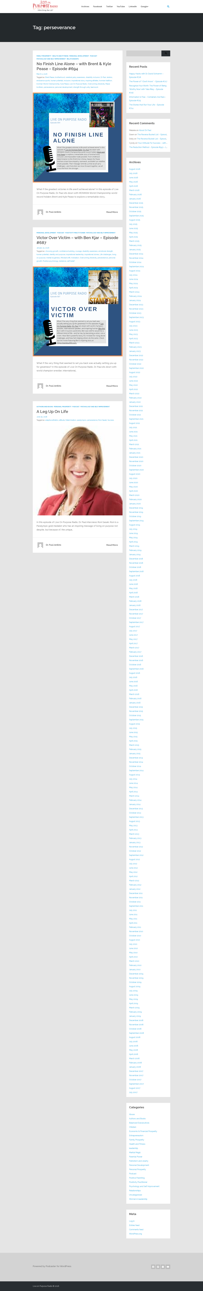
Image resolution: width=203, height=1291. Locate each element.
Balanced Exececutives (139, 1123)
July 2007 (133, 1092)
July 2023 (133, 326)
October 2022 (135, 364)
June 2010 (133, 948)
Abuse (132, 1114)
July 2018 (133, 580)
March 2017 (134, 648)
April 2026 (133, 186)
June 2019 (133, 533)
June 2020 (133, 482)
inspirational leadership (75, 254)
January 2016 (135, 703)
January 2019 (135, 554)
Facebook (97, 6)
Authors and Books (45, 407)
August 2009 (134, 986)
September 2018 (136, 571)
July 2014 (133, 779)
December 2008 (136, 1020)
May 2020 (133, 487)
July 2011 (133, 910)
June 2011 (133, 914)
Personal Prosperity (62, 407)
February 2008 (135, 1063)
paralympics (81, 420)
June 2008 (133, 1046)
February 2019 (135, 550)
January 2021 (134, 453)
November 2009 (136, 978)
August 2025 (134, 220)
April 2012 (133, 876)
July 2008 (133, 1041)
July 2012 (133, 864)
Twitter (109, 6)
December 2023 (136, 305)
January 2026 (135, 199)
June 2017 (133, 635)
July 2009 (133, 991)
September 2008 (136, 1033)
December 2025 (136, 203)
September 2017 (136, 622)
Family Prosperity (44, 56)
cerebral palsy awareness (75, 77)
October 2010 (135, 936)
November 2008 (136, 1024)
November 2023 (136, 309)
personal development (63, 87)
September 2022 (136, 368)
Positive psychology (50, 261)
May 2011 (133, 919)
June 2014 (133, 783)
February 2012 (135, 885)
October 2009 (135, 982)
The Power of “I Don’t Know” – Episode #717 (148, 81)
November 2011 (136, 897)
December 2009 (136, 974)
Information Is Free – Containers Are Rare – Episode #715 (147, 99)
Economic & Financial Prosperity (143, 1131)
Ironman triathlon (105, 81)
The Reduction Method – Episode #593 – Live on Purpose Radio (157, 147)
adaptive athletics (51, 420)
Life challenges (105, 254)
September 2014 (136, 770)
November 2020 (136, 461)
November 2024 (136, 258)
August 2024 (134, 271)
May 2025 (133, 233)
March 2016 (134, 694)
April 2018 (133, 593)
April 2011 (133, 923)
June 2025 (133, 228)
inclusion (67, 81)
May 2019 (133, 537)
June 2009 (133, 995)
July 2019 (133, 529)
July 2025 (133, 224)
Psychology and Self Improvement (51, 59)
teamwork (94, 87)
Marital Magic (135, 1152)
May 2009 (133, 999)
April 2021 (133, 440)
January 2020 (135, 504)
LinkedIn (133, 6)
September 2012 (136, 855)
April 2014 (133, 792)
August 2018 (134, 576)
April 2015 (133, 741)
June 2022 (133, 381)
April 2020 (133, 491)
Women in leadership (138, 1199)
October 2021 (135, 415)
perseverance (49, 87)
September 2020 (136, 470)
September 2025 (136, 216)
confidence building (66, 251)
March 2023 (134, 343)
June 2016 (133, 681)
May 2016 (133, 686)
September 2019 (136, 521)
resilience (62, 261)
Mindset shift (65, 258)
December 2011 (136, 893)
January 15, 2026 (43, 248)
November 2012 (136, 847)
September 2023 (136, 317)
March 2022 (134, 393)
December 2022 (136, 355)
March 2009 (134, 1008)
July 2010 (133, 944)
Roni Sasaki (102, 420)
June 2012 (133, 868)
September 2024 (136, 266)
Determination (71, 420)
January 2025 (135, 249)
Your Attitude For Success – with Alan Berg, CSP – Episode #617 (165, 143)
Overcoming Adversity (96, 84)
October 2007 (135, 1080)
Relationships (73, 59)
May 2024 (133, 283)
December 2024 (136, 254)
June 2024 (133, 279)
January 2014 (135, 804)
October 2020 (135, 465)
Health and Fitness (60, 56)
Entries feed (134, 1225)
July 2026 (133, 173)
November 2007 (136, 1075)
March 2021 (134, 444)
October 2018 (135, 567)
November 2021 (136, 410)
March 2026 (134, 190)
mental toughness (53, 258)
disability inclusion (93, 77)
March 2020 (134, 495)
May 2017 (133, 639)
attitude (62, 420)
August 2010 (134, 940)
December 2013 (136, 808)
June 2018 (133, 584)
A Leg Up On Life (52, 411)
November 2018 (136, 563)
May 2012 (133, 872)
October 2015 (135, 715)
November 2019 (136, 512)
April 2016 (133, 690)
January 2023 (135, 351)
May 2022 (133, 385)
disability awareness (90, 251)
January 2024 (135, 300)
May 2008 (133, 1050)
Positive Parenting (137, 1178)
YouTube (121, 6)
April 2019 (133, 542)
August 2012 (134, 859)
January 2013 (134, 842)
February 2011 (135, 927)
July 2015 (133, 728)
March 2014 (134, 796)
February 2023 (135, 347)
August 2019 (134, 525)
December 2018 (136, 559)
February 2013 (135, 838)
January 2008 (135, 1067)
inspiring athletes (92, 81)
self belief (70, 261)
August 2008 (134, 1037)
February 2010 (135, 965)
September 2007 (136, 1084)
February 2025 (135, 245)
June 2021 (133, 432)
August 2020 (134, 474)
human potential (57, 81)
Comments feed (136, 1229)
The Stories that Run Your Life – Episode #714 (146, 106)
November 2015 (136, 711)
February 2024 (135, 296)
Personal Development (79, 56)
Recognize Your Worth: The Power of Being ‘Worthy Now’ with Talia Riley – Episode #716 (147, 89)
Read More (112, 212)
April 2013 (133, 830)
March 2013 (134, 834)
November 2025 (136, 207)
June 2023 (133, 330)
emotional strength (105, 251)
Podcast (93, 56)
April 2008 (133, 1054)
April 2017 (133, 643)
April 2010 (133, 957)
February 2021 (135, 449)
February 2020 (135, 499)
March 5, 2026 (42, 74)
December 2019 (136, 508)
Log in (132, 1221)
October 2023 (135, 313)
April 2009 (133, 1003)
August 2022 (134, 372)
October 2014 (135, 766)
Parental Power (135, 1157)
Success (111, 420)
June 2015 (133, 732)
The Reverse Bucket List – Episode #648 (155, 134)
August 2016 (134, 673)
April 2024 (133, 288)
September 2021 (136, 419)
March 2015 (134, 745)
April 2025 (133, 237)
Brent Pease (49, 77)
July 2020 (133, 478)
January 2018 (135, 605)
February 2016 (135, 698)
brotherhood (60, 77)
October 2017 (135, 618)
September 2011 (136, 906)
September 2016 (136, 669)
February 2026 (135, 194)
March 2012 (134, 880)
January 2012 (134, 889)
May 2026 (133, 182)
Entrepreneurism (136, 1135)
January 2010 (135, 969)
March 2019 (134, 546)
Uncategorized (135, 1195)
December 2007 (136, 1071)
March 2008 (134, 1058)
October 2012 (135, 851)
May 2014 (133, 787)
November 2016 (136, 660)
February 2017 (135, 652)
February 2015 (135, 749)
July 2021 (133, 427)
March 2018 (134, 597)
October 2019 (135, 516)
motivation (75, 258)
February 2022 (135, 398)
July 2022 (133, 377)
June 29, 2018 (42, 417)
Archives (85, 6)
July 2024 (133, 275)
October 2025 (135, 211)
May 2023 (133, 334)
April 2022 (133, 389)
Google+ (144, 6)
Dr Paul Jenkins (106, 77)
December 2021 (136, 406)
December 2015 (136, 707)
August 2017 (134, 626)
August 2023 (134, 321)
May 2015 (133, 736)
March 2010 (134, 961)
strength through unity (81, 87)
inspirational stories (91, 254)
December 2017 (136, 609)
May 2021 (133, 436)
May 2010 (133, 952)
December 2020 (136, 457)
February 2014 (135, 800)
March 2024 (134, 292)
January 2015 (134, 753)
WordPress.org (135, 1234)
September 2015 (136, 720)
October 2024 (135, 262)
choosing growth (51, 251)
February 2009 (135, 1012)
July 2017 (133, 631)
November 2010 (136, 931)
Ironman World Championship (48, 84)
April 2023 (133, 338)
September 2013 (136, 817)
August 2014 (134, 775)
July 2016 (133, 677)
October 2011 (135, 902)
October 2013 (135, 813)
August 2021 (134, 423)
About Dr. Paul (145, 130)
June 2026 (133, 177)
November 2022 (136, 360)
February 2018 (135, 601)
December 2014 (136, 758)
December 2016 (136, 656)
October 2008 (135, 1029)
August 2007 (134, 1088)
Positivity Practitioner (75, 233)
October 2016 (135, 664)
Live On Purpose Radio (78, 84)
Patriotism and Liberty (138, 1161)
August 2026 (134, 169)
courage (78, 251)
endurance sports (43, 81)
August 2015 (134, 724)
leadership (133, 1148)
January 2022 (135, 402)
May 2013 (133, 825)
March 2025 (134, 241)
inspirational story (78, 81)
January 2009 (135, 1016)
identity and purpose (57, 254)
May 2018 (133, 588)
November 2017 (136, 614)
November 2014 (136, 762)
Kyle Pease (64, 84)
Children (132, 1127)
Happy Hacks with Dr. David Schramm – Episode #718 (146, 75)
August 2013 (134, 821)
